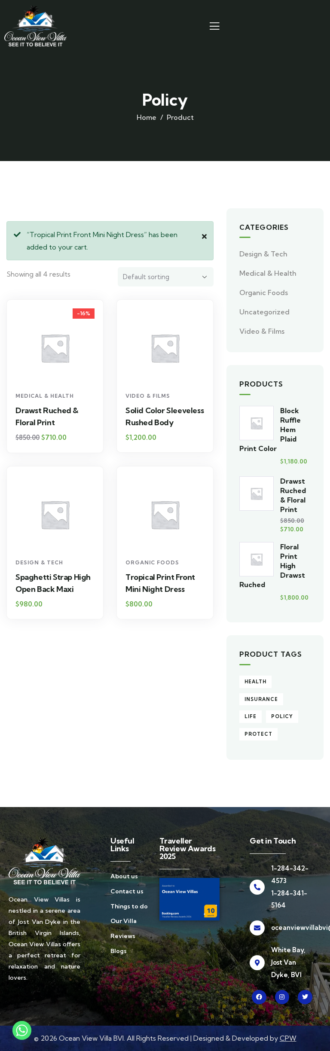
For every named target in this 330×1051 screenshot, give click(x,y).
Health (255, 682)
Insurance (261, 699)
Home (146, 117)
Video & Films (147, 396)
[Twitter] (305, 997)
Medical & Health (44, 396)
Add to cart (59, 372)
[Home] (35, 25)
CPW (288, 1038)
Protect (258, 734)
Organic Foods (152, 562)
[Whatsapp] (21, 1030)
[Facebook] (259, 997)
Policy (282, 716)
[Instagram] (282, 997)
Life (250, 716)
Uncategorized (264, 312)
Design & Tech (39, 562)
